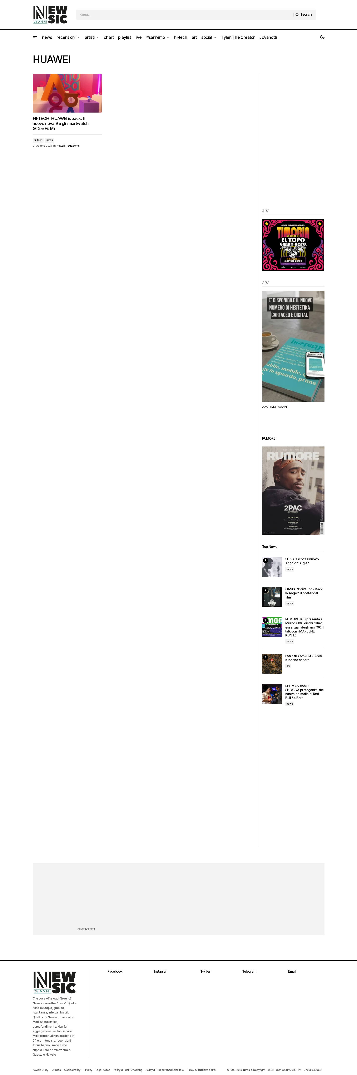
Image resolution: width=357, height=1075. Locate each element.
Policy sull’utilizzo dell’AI (201, 1070)
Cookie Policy (72, 1070)
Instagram (161, 971)
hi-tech (38, 140)
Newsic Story (40, 1070)
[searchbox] (184, 15)
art (288, 665)
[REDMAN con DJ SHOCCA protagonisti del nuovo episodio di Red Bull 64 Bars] (272, 694)
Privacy (88, 1070)
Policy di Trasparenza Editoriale (165, 1070)
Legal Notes (103, 1070)
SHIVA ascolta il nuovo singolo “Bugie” (302, 561)
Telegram (249, 971)
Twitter (205, 971)
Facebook (115, 971)
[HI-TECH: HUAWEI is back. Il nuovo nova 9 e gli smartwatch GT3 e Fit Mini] (67, 93)
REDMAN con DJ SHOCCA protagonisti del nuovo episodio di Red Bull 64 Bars (304, 692)
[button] (35, 37)
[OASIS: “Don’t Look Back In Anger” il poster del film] (272, 597)
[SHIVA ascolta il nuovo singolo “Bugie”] (272, 567)
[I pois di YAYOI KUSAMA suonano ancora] (272, 664)
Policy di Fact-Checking (128, 1070)
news (49, 140)
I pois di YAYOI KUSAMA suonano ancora (303, 658)
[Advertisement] (293, 136)
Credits (56, 1070)
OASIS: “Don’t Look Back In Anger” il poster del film (304, 593)
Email (292, 971)
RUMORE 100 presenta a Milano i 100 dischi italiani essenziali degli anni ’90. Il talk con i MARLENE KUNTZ (304, 627)
